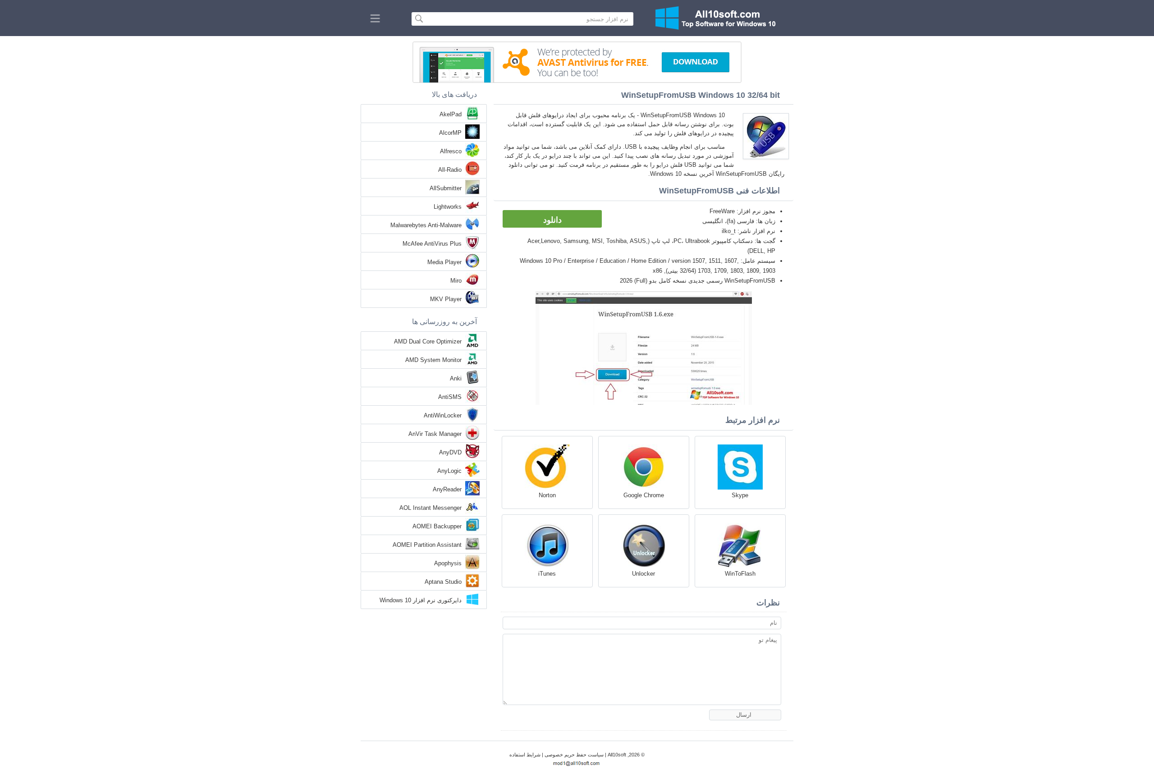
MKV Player (446, 299)
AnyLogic (449, 470)
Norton (547, 495)
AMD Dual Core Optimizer (428, 341)
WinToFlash (740, 573)
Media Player (444, 262)
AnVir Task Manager (435, 434)
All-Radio (450, 169)
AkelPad (451, 114)
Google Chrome (643, 495)
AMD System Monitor (433, 360)
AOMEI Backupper (437, 526)
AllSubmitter (446, 188)
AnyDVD (450, 452)
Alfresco (451, 151)
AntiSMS (450, 397)
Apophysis (448, 563)
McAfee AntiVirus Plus (432, 243)
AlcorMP (450, 132)
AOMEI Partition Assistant (427, 544)
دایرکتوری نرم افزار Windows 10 (421, 600)
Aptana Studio (443, 581)
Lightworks (448, 206)
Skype (740, 495)
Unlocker (643, 573)
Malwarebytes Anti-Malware (426, 225)
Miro (456, 280)
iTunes (547, 573)
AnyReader (447, 489)
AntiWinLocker (443, 415)
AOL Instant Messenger (430, 507)
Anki (456, 378)
